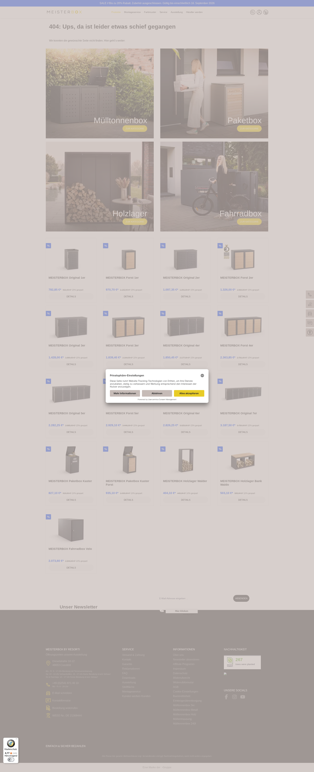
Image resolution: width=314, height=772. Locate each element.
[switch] (11, 760)
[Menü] (16, 740)
